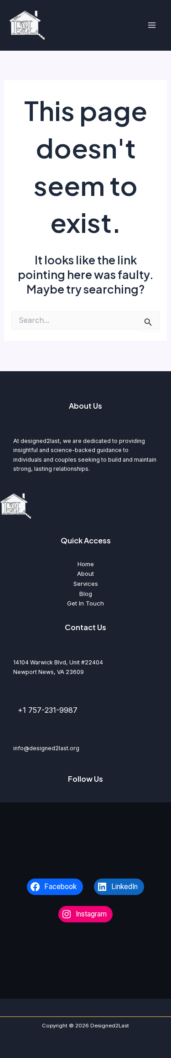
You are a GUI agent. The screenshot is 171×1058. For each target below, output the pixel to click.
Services (85, 583)
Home (86, 564)
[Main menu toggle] (151, 25)
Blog (85, 593)
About (85, 573)
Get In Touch (85, 603)
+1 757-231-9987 (48, 710)
